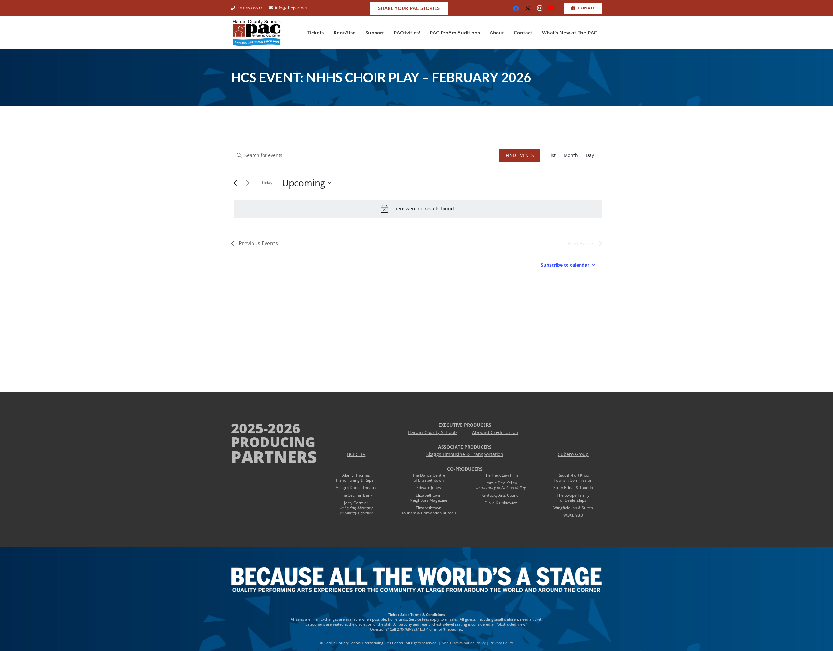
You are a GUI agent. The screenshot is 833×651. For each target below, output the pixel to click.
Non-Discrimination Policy (464, 642)
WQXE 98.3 (573, 515)
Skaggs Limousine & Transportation (464, 454)
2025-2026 (265, 428)
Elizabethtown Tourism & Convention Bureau (428, 510)
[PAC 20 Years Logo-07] (256, 32)
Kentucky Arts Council (500, 495)
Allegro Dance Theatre (356, 487)
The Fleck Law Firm (501, 475)
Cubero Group (573, 454)
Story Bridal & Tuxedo (573, 487)
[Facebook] (516, 8)
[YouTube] (551, 8)
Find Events (520, 155)
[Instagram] (539, 8)
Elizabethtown (428, 495)
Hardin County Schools (432, 432)
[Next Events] (248, 183)
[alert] (418, 209)
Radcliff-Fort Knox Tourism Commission (573, 477)
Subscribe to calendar (565, 265)
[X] (528, 8)
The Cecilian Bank (356, 495)
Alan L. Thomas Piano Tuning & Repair (356, 477)
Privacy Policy (501, 642)
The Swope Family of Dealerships (573, 497)
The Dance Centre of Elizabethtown (428, 477)
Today (266, 182)
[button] (327, 32)
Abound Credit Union (495, 432)
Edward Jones (428, 487)
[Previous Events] (235, 183)
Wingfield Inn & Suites (573, 508)
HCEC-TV (356, 454)
